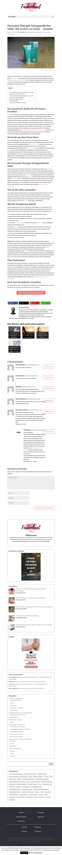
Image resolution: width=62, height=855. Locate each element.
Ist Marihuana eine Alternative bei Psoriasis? (32, 688)
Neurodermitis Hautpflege (17, 726)
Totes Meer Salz (30, 148)
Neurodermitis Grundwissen (16, 724)
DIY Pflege (13, 741)
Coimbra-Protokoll (37, 776)
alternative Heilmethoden (30, 774)
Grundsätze (41, 812)
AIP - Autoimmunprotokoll (15, 774)
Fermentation (12, 779)
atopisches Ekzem (42, 774)
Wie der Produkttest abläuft (16, 99)
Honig (27, 781)
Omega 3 (37, 792)
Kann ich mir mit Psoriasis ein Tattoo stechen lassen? (30, 681)
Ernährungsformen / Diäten (17, 715)
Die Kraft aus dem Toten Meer (17, 94)
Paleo (42, 792)
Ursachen (12, 756)
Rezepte (12, 722)
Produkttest (31, 32)
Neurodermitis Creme (36, 787)
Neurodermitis (25, 787)
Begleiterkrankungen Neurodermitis (18, 776)
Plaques (28, 175)
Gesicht (19, 779)
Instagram (38, 827)
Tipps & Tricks (14, 710)
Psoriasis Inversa (33, 794)
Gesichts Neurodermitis (28, 779)
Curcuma (46, 776)
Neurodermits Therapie (16, 736)
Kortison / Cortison (32, 784)
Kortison (14, 178)
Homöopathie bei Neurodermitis (17, 781)
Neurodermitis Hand (27, 789)
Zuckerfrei (11, 799)
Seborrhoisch (29, 797)
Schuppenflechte (17, 80)
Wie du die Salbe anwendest (16, 97)
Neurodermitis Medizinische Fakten (20, 729)
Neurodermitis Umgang (16, 731)
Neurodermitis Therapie (28, 792)
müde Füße (12, 787)
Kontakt (21, 812)
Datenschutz (21, 821)
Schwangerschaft (21, 797)
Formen (12, 743)
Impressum (41, 817)
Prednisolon (48, 792)
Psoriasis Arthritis (13, 794)
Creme (9, 114)
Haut (8, 150)
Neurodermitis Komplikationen (41, 789)
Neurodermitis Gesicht (14, 789)
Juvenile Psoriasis (35, 781)
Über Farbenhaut (13, 101)
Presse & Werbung (21, 817)
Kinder (26, 200)
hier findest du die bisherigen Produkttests (34, 130)
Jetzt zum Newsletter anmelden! (31, 293)
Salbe (23, 80)
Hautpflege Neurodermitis (42, 779)
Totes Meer (33, 144)
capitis (30, 776)
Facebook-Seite (19, 222)
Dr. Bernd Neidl (14, 32)
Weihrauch (50, 169)
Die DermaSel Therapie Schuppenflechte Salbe (21, 96)
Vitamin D (48, 797)
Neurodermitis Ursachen (16, 734)
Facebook (40, 222)
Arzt (47, 247)
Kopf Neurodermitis (22, 784)
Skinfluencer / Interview (42, 32)
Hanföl (29, 177)
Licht (40, 784)
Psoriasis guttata (24, 794)
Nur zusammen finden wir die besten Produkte (21, 92)
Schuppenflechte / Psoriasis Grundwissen (20, 739)
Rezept (45, 794)
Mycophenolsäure (47, 784)
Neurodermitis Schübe (14, 792)
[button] (13, 303)
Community (37, 831)
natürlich (18, 787)
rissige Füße (12, 797)
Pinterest (24, 831)
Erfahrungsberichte (15, 700)
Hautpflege (13, 746)
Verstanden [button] (24, 852)
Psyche (40, 794)
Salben (26, 251)
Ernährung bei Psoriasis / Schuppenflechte (20, 713)
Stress (35, 797)
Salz (37, 144)
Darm (51, 776)
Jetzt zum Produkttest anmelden (17, 102)
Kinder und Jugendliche (46, 781)
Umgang (12, 753)
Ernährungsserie (14, 717)
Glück (16, 227)
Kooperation (12, 784)
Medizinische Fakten (15, 748)
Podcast (12, 703)
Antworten (48, 366)
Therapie (10, 80)
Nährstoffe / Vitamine (16, 720)
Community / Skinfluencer (16, 698)
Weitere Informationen (35, 852)
